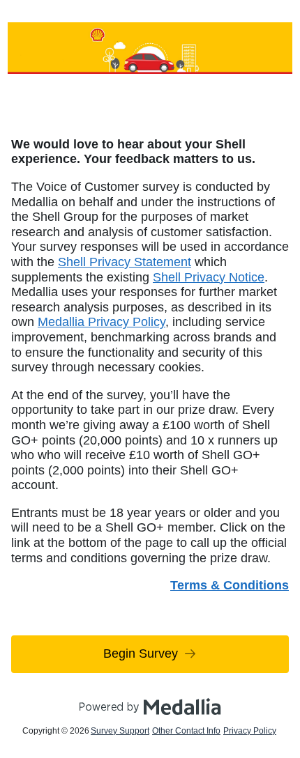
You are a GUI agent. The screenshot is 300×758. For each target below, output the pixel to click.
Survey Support (120, 731)
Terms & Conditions (229, 585)
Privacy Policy (249, 731)
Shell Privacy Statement (124, 262)
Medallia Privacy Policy (101, 322)
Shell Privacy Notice (208, 277)
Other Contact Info (186, 731)
